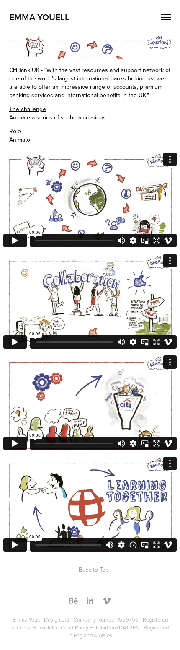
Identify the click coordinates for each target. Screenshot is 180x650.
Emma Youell (39, 16)
